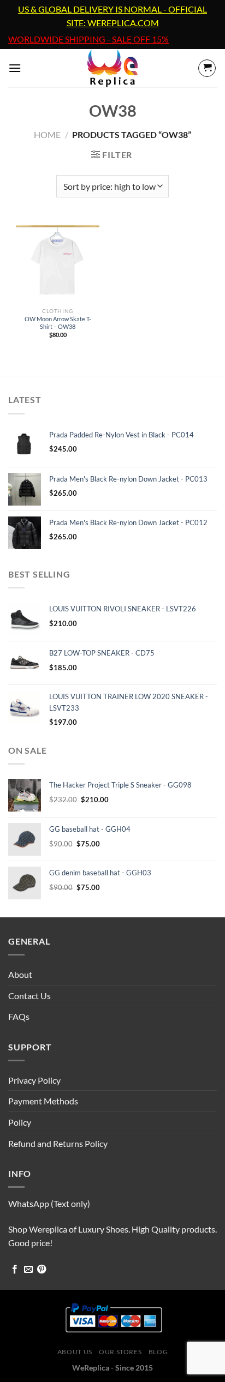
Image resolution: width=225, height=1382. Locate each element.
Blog (158, 1352)
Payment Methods (43, 1101)
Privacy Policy (34, 1080)
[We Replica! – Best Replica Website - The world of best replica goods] (112, 68)
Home (47, 134)
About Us (74, 1352)
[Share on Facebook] (14, 1270)
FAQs (18, 1016)
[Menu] (14, 68)
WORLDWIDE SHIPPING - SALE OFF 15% (88, 39)
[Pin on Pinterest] (41, 1270)
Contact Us (29, 995)
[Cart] (207, 68)
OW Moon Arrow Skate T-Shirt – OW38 (58, 322)
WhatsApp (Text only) (49, 1203)
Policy (19, 1122)
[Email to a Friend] (28, 1270)
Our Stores (120, 1352)
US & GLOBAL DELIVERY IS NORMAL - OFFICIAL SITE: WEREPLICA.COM (112, 16)
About (20, 974)
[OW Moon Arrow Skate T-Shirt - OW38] (57, 261)
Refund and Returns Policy (58, 1143)
